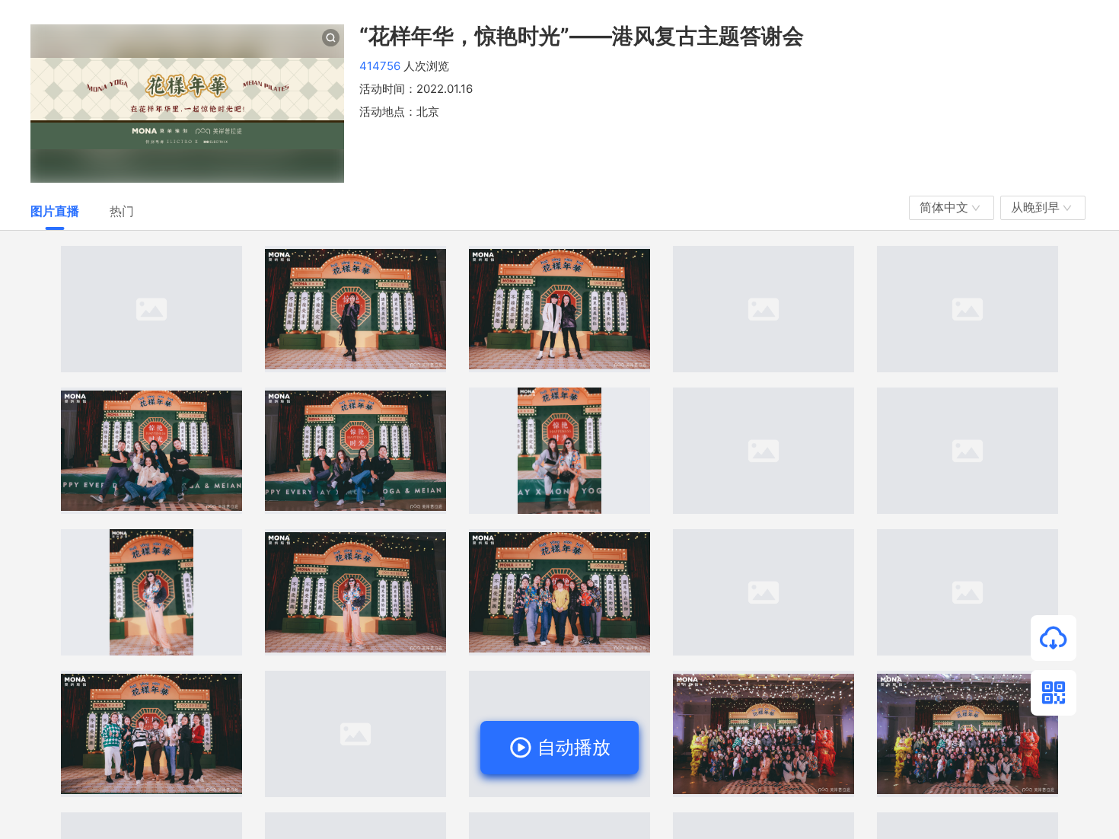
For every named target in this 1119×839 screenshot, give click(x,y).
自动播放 (571, 747)
